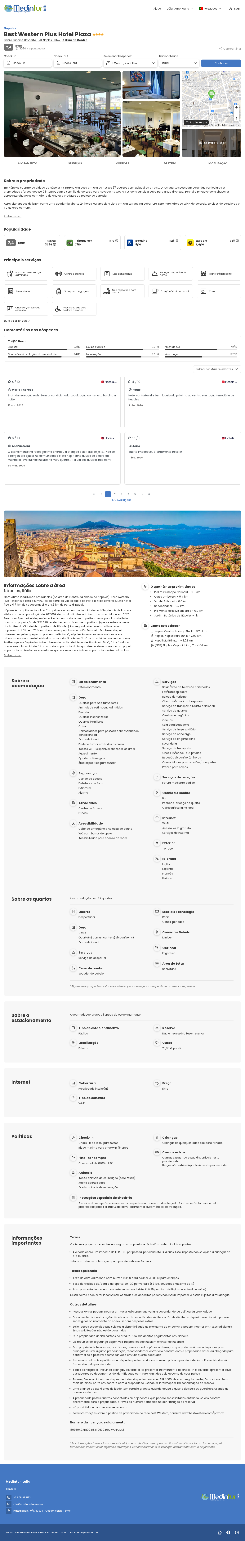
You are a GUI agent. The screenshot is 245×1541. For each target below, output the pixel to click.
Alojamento (27, 163)
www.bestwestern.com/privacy (203, 1413)
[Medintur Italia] (219, 1497)
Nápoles (10, 28)
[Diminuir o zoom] (236, 113)
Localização (217, 163)
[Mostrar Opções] (195, 63)
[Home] (219, 1532)
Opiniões (122, 163)
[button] (211, 94)
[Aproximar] (236, 107)
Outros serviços (15, 321)
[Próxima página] (142, 494)
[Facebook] (228, 1532)
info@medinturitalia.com (28, 1504)
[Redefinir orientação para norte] (236, 118)
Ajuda (157, 8)
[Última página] (149, 494)
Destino (170, 163)
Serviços (75, 163)
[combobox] (177, 63)
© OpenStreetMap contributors (224, 125)
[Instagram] (236, 1532)
